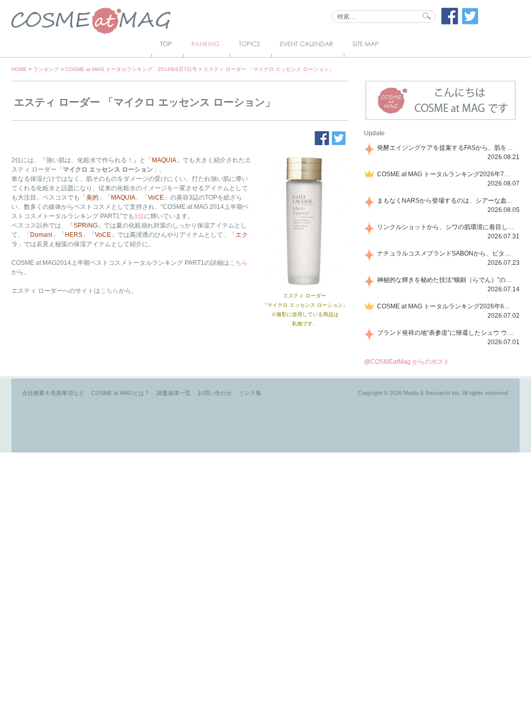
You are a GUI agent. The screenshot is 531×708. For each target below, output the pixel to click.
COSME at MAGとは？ (120, 393)
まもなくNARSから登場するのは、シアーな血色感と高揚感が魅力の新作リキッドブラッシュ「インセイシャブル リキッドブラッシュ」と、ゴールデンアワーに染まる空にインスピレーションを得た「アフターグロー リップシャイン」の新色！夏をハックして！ (446, 200)
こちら (238, 262)
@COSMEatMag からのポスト (407, 361)
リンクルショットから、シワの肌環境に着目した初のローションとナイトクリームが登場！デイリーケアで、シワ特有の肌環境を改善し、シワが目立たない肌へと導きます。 (446, 227)
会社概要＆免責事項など (53, 393)
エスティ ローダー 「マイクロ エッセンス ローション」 (268, 69)
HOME (19, 69)
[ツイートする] (470, 22)
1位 (139, 216)
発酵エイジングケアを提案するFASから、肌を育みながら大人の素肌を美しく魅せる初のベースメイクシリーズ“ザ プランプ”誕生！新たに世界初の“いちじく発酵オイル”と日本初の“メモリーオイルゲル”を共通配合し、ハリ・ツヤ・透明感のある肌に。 (446, 147)
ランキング (46, 69)
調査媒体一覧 (174, 393)
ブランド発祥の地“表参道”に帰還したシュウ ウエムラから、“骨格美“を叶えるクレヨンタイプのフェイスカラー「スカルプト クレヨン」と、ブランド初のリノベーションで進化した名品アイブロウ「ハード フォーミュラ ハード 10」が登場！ (446, 332)
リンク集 (250, 393)
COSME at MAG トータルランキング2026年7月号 (446, 174)
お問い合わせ (215, 393)
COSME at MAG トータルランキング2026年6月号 (446, 306)
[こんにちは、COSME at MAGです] (440, 118)
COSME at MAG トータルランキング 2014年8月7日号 (131, 69)
